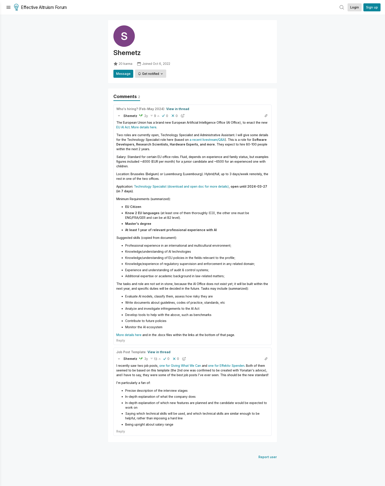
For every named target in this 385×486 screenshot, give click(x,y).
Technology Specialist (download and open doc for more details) (181, 186)
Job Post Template (131, 352)
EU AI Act (123, 127)
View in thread (177, 109)
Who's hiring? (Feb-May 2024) (140, 109)
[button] (119, 115)
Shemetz (130, 116)
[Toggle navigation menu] (8, 7)
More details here (143, 127)
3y (146, 359)
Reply (120, 340)
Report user (267, 457)
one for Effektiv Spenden (226, 365)
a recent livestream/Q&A (207, 139)
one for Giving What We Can (180, 365)
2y (146, 116)
